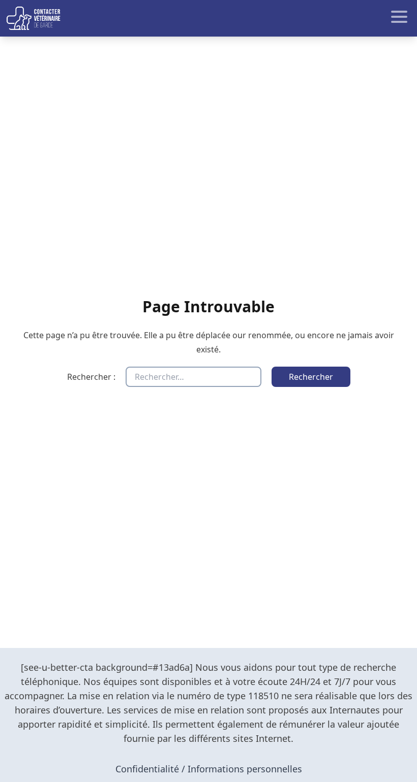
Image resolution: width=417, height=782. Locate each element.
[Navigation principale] (208, 18)
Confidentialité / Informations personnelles (208, 769)
